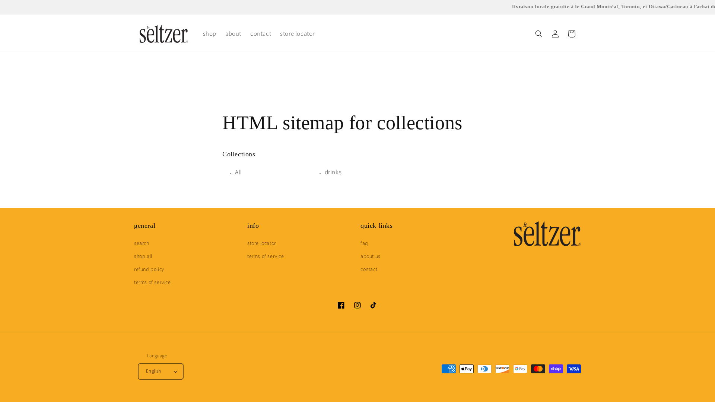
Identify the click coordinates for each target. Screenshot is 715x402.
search (141, 243)
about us (370, 256)
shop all (143, 256)
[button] (539, 34)
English (153, 371)
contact (368, 269)
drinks (333, 172)
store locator (261, 243)
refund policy (149, 269)
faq (364, 243)
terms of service (152, 282)
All (238, 172)
